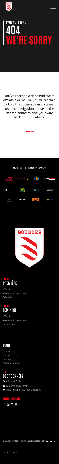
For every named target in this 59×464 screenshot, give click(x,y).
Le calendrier (9, 324)
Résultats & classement (14, 293)
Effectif (6, 289)
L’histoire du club (11, 355)
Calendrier (8, 297)
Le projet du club (11, 351)
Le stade (7, 359)
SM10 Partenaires (11, 363)
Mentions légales (11, 452)
